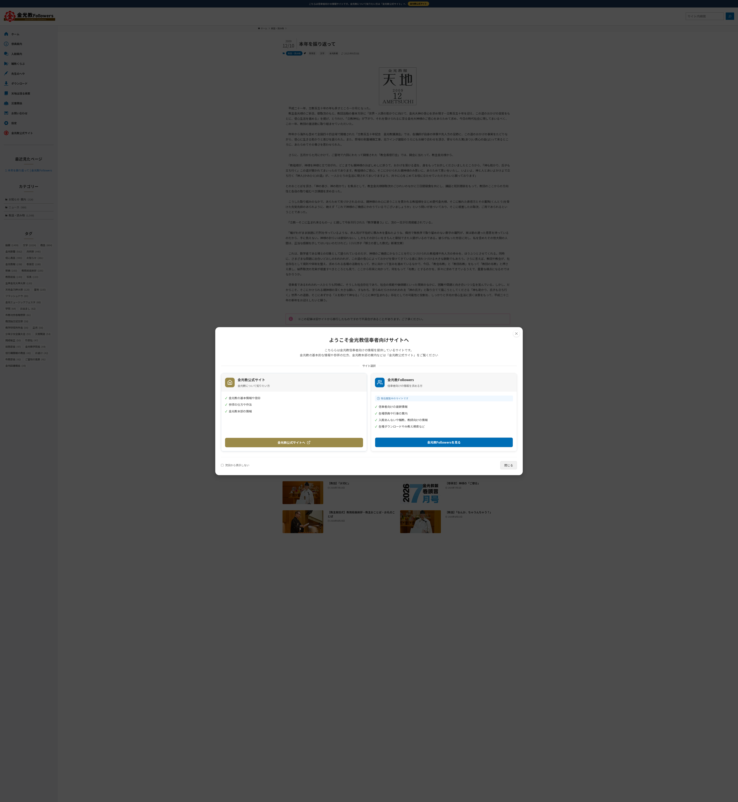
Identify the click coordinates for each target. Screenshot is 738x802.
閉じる (508, 465)
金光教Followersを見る (444, 442)
